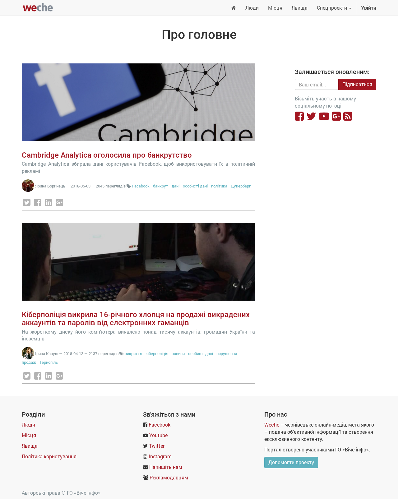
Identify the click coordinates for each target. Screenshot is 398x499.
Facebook (141, 186)
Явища (30, 445)
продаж (29, 362)
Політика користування (49, 456)
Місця (29, 435)
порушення (226, 353)
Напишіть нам (165, 467)
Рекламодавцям (169, 477)
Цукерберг (241, 186)
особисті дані (195, 186)
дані (175, 186)
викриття (133, 353)
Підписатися (357, 84)
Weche (271, 424)
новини (178, 353)
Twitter (156, 445)
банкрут (160, 186)
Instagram (160, 456)
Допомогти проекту (291, 462)
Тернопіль (48, 362)
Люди (28, 424)
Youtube (158, 435)
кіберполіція (157, 353)
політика (219, 186)
